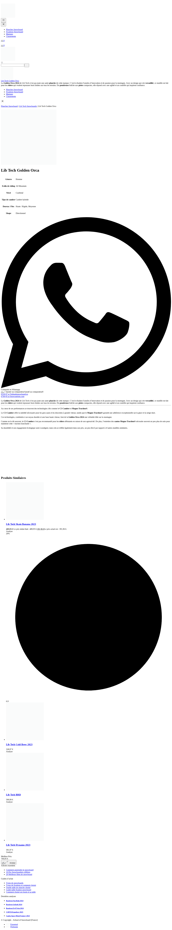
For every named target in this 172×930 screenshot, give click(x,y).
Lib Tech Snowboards (28, 106)
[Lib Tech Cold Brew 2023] (25, 739)
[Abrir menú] (2, 62)
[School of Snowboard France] (8, 17)
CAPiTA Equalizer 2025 (14, 912)
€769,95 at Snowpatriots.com (12, 396)
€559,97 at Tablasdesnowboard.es (14, 394)
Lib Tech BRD (13, 794)
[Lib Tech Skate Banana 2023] (25, 519)
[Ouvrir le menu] (3, 20)
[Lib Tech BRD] (25, 790)
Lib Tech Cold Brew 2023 (19, 744)
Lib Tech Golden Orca (10, 81)
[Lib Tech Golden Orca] (7, 78)
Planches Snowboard (9, 106)
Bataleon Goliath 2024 (14, 904)
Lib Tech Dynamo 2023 (18, 845)
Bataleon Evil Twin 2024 (15, 908)
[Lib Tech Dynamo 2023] (25, 840)
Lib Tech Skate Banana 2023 (21, 524)
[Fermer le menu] (3, 24)
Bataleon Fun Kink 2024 (14, 901)
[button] (86, 101)
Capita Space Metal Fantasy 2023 (18, 916)
